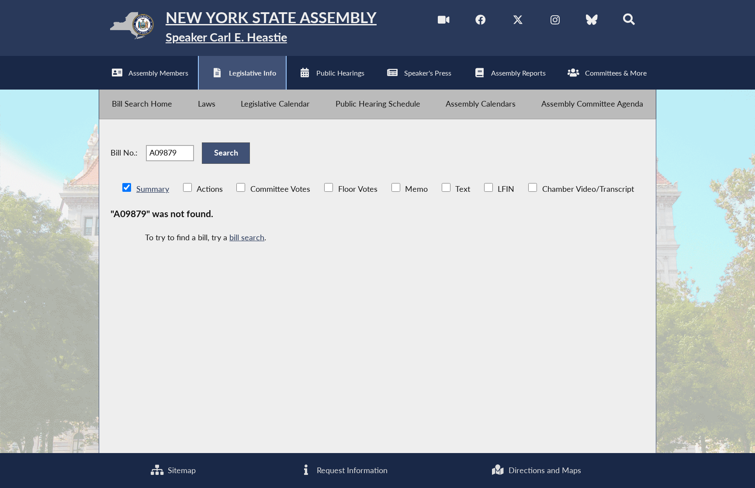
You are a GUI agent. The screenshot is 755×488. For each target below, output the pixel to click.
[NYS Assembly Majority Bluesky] (592, 21)
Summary (152, 189)
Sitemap (181, 470)
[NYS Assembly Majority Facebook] (481, 21)
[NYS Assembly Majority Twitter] (518, 21)
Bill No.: (124, 152)
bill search (246, 237)
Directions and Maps (543, 470)
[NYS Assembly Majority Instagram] (555, 21)
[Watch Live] (444, 21)
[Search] (629, 21)
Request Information (351, 470)
